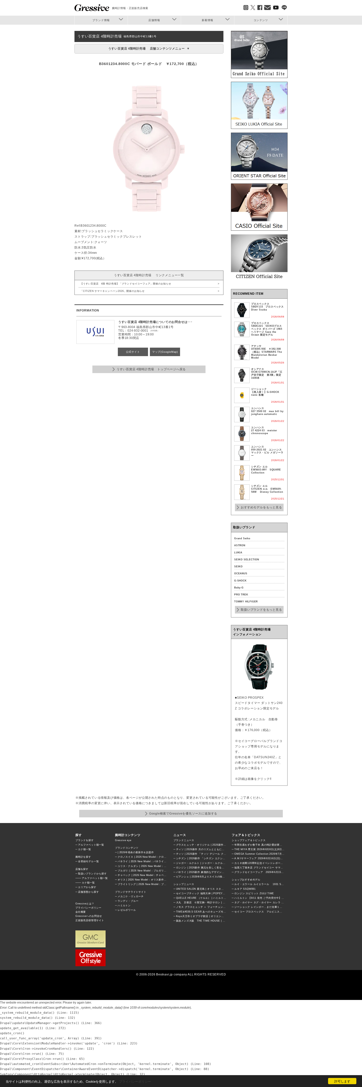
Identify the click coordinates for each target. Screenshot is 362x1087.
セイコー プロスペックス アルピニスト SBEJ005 (265, 911)
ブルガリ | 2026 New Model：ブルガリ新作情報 (146, 870)
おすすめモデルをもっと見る (261, 507)
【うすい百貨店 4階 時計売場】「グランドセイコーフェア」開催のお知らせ (125, 283)
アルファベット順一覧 (91, 844)
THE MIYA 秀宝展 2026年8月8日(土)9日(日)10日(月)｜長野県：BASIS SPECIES (282, 849)
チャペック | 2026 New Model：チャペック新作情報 (148, 875)
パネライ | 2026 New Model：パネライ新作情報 (146, 861)
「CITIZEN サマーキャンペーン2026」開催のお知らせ (112, 291)
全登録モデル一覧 (88, 861)
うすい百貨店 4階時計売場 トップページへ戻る (151, 369)
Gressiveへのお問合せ (88, 916)
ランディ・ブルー (128, 901)
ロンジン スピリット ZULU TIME (254, 893)
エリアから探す (87, 887)
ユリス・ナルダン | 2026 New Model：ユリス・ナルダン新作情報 (156, 866)
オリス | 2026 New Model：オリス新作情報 (143, 879)
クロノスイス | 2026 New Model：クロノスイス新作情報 (151, 856)
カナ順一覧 (84, 849)
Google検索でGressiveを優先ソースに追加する (183, 813)
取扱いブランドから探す (92, 873)
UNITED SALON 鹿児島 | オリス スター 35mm (204, 888)
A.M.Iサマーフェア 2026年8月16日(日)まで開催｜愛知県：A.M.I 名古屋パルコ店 (282, 858)
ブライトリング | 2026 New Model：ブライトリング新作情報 (154, 884)
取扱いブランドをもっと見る (261, 609)
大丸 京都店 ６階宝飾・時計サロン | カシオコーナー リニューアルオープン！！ (225, 902)
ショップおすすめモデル (246, 879)
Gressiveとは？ (84, 903)
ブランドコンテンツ (126, 847)
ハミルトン (124, 905)
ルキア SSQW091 (245, 888)
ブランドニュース (183, 840)
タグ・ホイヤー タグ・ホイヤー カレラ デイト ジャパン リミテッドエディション (282, 902)
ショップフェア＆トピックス (248, 840)
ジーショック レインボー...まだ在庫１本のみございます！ (268, 907)
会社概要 (80, 911)
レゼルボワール (127, 910)
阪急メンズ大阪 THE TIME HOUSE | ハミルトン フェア (210, 920)
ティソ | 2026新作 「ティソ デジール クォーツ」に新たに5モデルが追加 (219, 853)
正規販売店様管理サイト (89, 920)
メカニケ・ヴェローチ (131, 896)
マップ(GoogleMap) (165, 351)
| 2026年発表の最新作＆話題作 (136, 852)
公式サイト (133, 351)
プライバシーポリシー (135, 1081)
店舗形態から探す (88, 891)
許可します (342, 1081)
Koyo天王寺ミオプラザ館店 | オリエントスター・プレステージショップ (218, 916)
